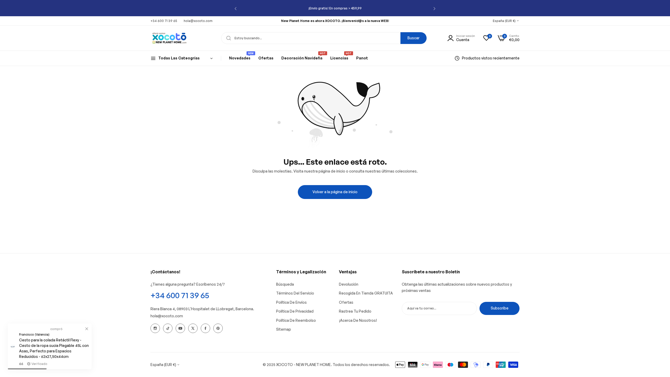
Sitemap (283, 329)
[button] (235, 8)
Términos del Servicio (295, 293)
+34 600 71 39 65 (179, 295)
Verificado (39, 364)
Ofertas (346, 302)
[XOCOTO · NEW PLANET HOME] (169, 37)
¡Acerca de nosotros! (358, 320)
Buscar (413, 38)
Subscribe (500, 308)
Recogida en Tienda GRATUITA (366, 293)
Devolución (348, 284)
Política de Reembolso (296, 320)
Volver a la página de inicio (335, 192)
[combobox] (324, 38)
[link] (86, 328)
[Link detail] (155, 328)
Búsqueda (285, 284)
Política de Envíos (291, 302)
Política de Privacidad (295, 311)
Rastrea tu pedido (355, 311)
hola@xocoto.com (166, 316)
